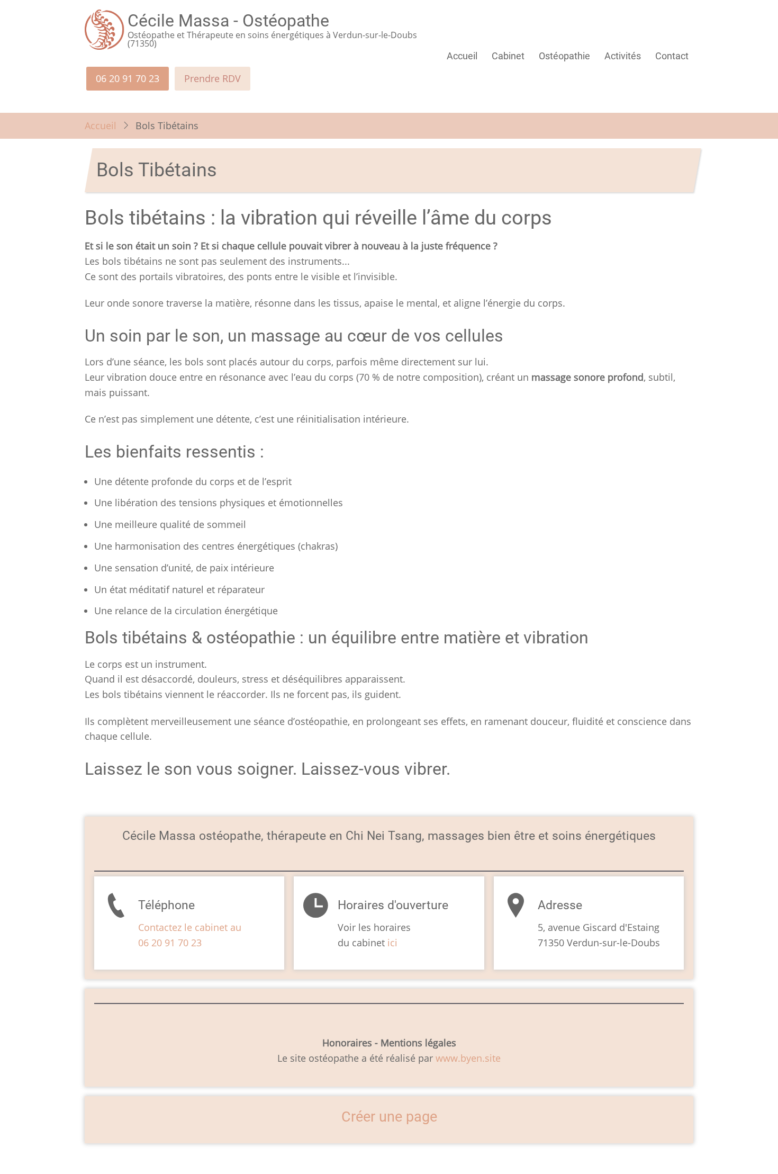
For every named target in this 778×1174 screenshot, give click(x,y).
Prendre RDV (212, 78)
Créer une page (389, 1116)
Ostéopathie (564, 55)
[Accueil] (106, 28)
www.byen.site (468, 1058)
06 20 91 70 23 (127, 78)
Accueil (462, 55)
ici (392, 942)
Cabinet (508, 55)
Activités (622, 55)
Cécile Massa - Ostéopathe (228, 21)
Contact (672, 55)
